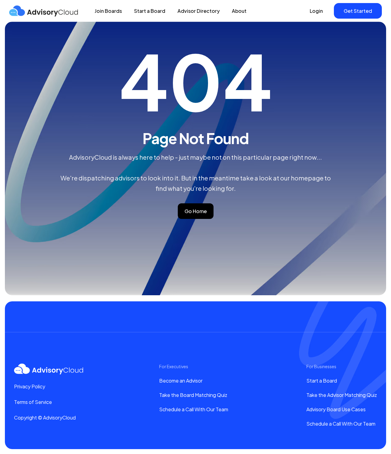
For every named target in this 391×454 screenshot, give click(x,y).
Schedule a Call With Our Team (193, 409)
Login (316, 11)
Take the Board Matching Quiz (193, 395)
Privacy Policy (29, 386)
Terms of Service (33, 402)
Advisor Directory (198, 11)
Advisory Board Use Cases (336, 409)
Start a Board (149, 11)
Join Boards (108, 11)
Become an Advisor (181, 380)
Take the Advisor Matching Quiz (341, 395)
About (239, 11)
